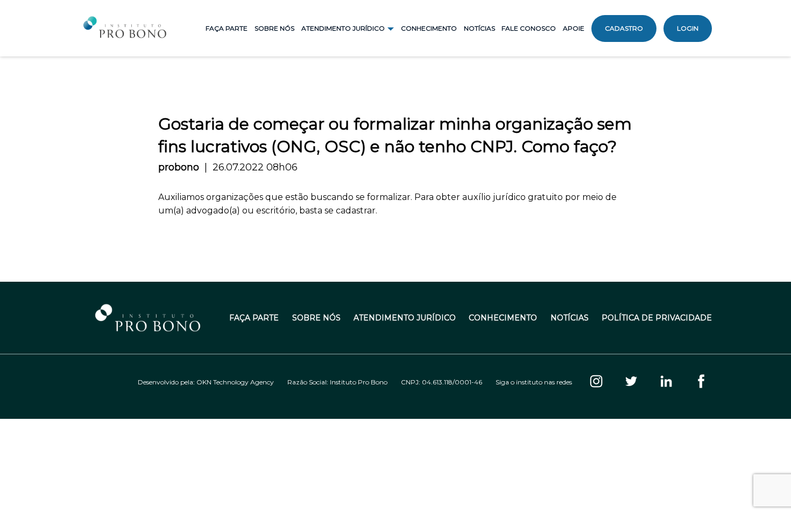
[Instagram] (596, 382)
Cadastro (624, 28)
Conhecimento (429, 28)
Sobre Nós (274, 28)
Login (687, 28)
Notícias (479, 28)
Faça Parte (227, 28)
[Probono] (125, 28)
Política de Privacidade (657, 318)
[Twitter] (631, 382)
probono (178, 167)
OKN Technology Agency (235, 382)
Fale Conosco (529, 28)
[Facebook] (701, 382)
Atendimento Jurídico (405, 318)
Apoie (573, 28)
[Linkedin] (666, 382)
